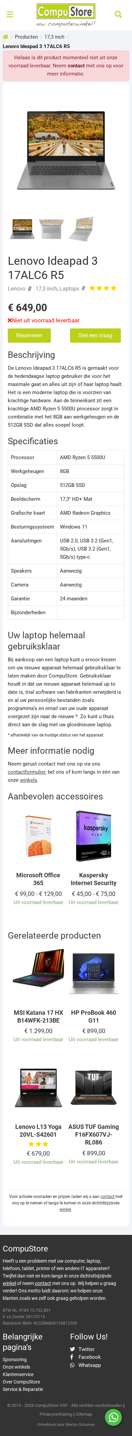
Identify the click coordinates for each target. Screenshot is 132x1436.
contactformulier (26, 772)
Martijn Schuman (80, 1424)
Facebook (89, 1357)
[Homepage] (5, 37)
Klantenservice (18, 1374)
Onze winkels (16, 1367)
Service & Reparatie (23, 1389)
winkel (65, 1209)
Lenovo (16, 288)
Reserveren (29, 335)
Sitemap (84, 1414)
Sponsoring (15, 1359)
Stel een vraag (95, 335)
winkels (28, 780)
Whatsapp (89, 1365)
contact (76, 66)
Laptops (69, 288)
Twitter (85, 1349)
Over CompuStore (21, 1382)
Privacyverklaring (56, 1414)
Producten (26, 37)
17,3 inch (54, 37)
